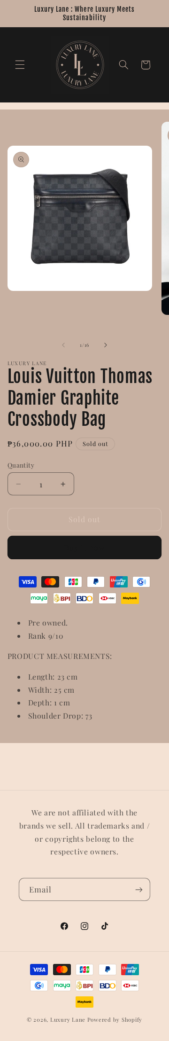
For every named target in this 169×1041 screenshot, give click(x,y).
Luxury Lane (67, 1019)
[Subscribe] (139, 889)
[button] (20, 65)
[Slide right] (105, 345)
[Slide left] (63, 345)
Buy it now (84, 547)
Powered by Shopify (114, 1019)
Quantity (21, 465)
